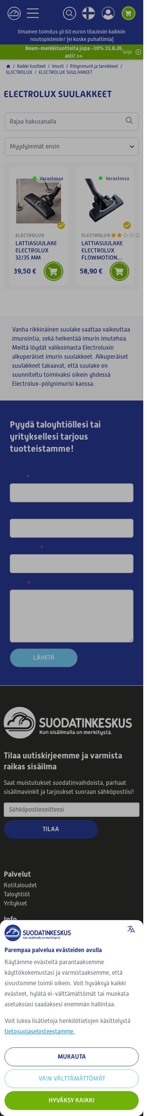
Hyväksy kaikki (72, 1100)
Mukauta (72, 1056)
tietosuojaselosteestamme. (40, 1031)
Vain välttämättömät (71, 1078)
